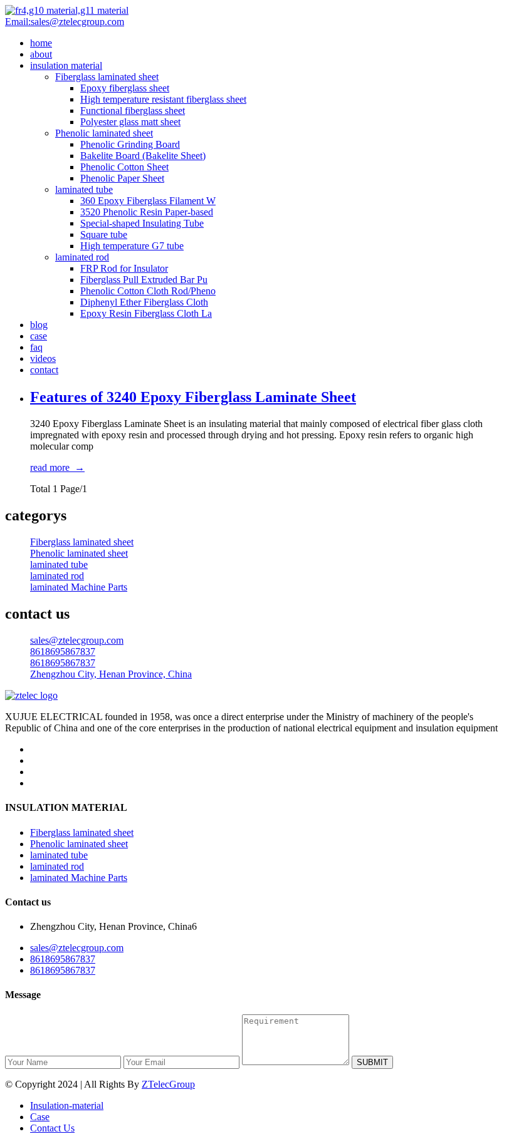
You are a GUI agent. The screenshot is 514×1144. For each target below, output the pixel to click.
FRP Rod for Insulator (124, 268)
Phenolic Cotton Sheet (124, 167)
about (41, 54)
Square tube (103, 234)
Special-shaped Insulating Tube (142, 223)
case (38, 336)
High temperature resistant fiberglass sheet (163, 99)
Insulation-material (66, 1105)
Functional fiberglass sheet (132, 110)
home (41, 43)
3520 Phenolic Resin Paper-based (146, 212)
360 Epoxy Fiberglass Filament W (148, 200)
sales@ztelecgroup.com (76, 640)
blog (39, 324)
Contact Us (52, 1128)
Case (40, 1116)
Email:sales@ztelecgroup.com (64, 21)
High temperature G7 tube (132, 245)
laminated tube (84, 189)
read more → (57, 467)
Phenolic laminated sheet (104, 133)
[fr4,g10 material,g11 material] (66, 10)
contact (44, 369)
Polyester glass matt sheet (130, 121)
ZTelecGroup (168, 1084)
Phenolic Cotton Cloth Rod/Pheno (148, 291)
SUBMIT (372, 1062)
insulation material (66, 65)
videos (43, 358)
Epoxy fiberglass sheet (124, 88)
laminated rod (82, 257)
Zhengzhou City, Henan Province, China (111, 674)
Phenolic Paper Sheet (122, 178)
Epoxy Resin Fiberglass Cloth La (146, 313)
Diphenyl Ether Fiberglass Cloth (144, 302)
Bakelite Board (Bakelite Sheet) (143, 155)
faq (36, 347)
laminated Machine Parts (78, 587)
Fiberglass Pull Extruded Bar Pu (143, 279)
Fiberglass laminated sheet (107, 76)
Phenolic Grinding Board (130, 144)
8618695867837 (62, 651)
